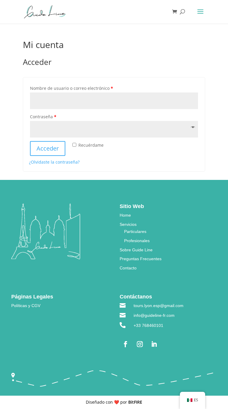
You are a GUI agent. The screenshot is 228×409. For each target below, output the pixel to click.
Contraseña (43, 116)
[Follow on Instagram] (140, 344)
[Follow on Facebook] (126, 344)
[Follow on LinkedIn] (154, 344)
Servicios (128, 224)
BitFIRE (135, 402)
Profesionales (137, 240)
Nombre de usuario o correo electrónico (71, 88)
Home (125, 215)
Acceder (48, 148)
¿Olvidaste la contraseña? (54, 162)
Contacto (128, 268)
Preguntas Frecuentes (141, 258)
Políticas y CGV (25, 305)
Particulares (135, 231)
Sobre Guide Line (136, 249)
